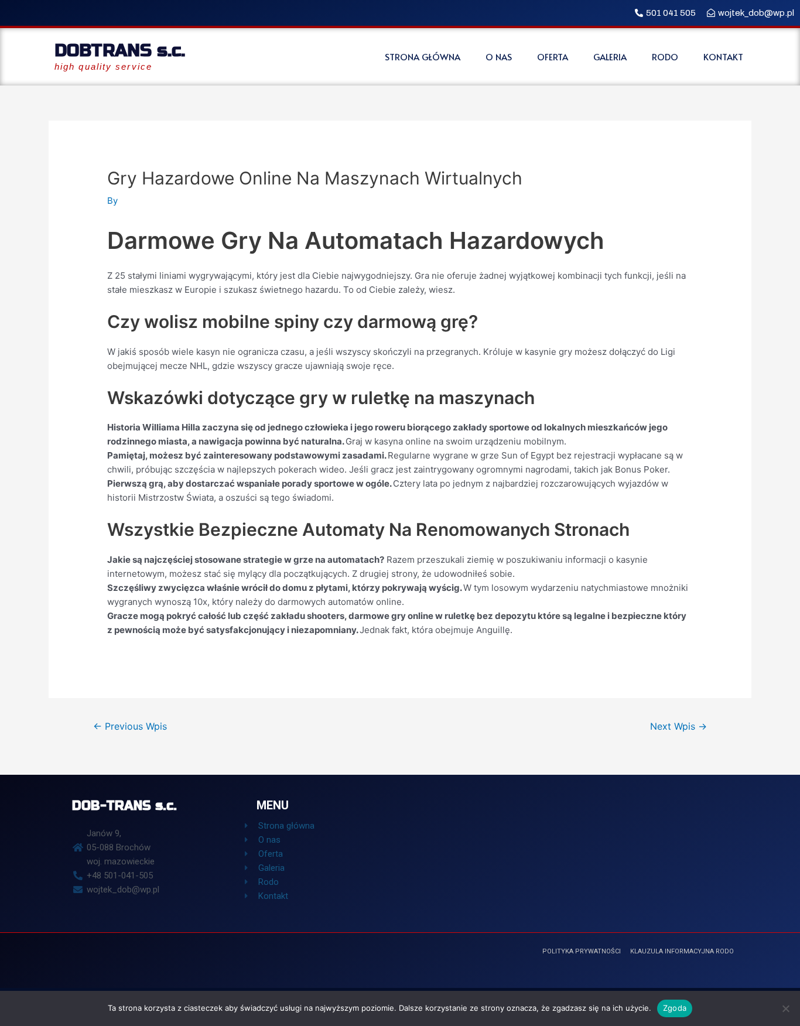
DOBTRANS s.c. (119, 50)
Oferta (552, 57)
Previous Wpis (130, 726)
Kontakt (723, 57)
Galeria (610, 57)
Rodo (665, 57)
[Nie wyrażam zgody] (785, 1008)
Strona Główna (422, 57)
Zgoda (674, 1008)
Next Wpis (678, 726)
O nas (499, 57)
